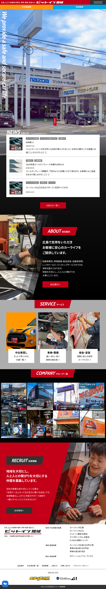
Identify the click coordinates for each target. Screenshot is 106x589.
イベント (51, 183)
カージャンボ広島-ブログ (48, 138)
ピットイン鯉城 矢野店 (78, 534)
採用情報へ (19, 510)
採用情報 (79, 7)
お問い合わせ (65, 565)
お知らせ (62, 138)
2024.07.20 (30, 146)
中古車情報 (26, 7)
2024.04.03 (30, 168)
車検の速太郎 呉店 (77, 551)
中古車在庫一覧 (33, 565)
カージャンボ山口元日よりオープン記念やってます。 (47, 187)
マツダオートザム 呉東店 (79, 537)
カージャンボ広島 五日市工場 (81, 545)
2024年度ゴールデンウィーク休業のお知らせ (45, 164)
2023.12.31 (30, 192)
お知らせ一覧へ (53, 205)
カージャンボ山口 (32, 183)
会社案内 (20, 565)
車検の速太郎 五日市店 (79, 548)
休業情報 (38, 161)
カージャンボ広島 (32, 138)
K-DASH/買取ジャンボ (79, 540)
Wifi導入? (30, 142)
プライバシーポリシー (81, 565)
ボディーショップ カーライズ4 (81, 556)
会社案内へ (55, 284)
